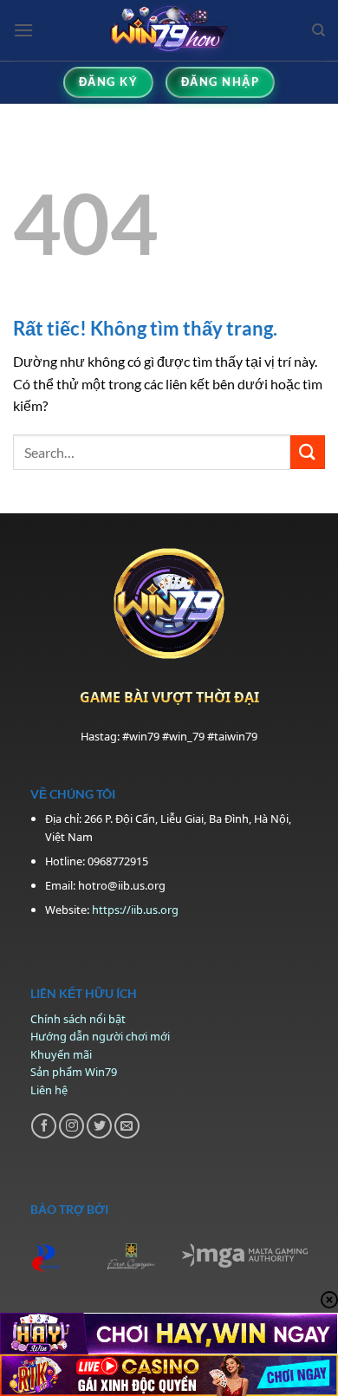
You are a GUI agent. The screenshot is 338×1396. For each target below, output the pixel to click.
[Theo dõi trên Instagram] (71, 1125)
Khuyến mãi (61, 1054)
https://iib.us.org (135, 909)
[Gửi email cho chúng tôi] (127, 1125)
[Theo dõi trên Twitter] (99, 1125)
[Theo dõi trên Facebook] (43, 1125)
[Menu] (23, 30)
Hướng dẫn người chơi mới (100, 1036)
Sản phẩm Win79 (73, 1072)
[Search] (318, 30)
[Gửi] (307, 452)
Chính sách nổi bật (78, 1019)
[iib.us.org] (169, 30)
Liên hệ (49, 1090)
